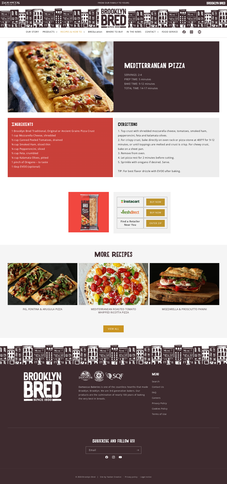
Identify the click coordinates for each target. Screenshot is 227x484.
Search (156, 381)
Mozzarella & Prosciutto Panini (184, 309)
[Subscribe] (137, 450)
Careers (156, 397)
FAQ (154, 392)
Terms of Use (159, 414)
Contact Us (158, 386)
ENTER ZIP (156, 223)
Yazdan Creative (114, 477)
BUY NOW (155, 201)
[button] (50, 32)
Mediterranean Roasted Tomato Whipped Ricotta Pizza (113, 311)
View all (113, 328)
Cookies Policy (160, 408)
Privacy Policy (159, 403)
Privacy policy (131, 477)
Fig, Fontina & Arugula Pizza (42, 309)
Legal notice (146, 477)
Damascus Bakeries (89, 386)
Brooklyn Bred (89, 477)
